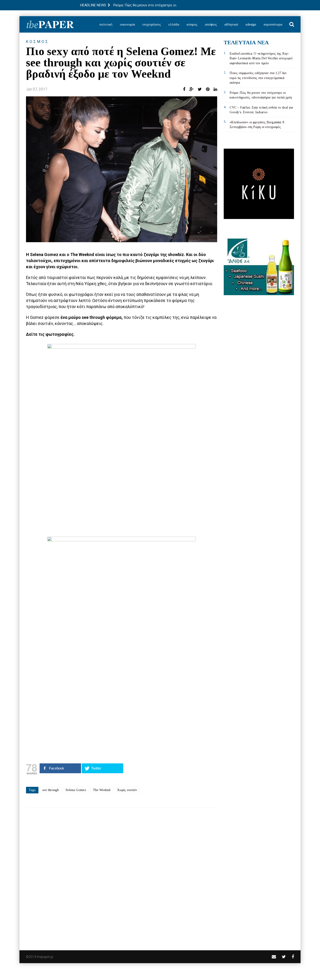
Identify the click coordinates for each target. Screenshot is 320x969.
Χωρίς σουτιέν (127, 790)
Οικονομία (127, 24)
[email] (274, 956)
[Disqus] (121, 876)
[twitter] (284, 956)
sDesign (251, 24)
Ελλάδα (173, 24)
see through (50, 790)
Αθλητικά (231, 24)
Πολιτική (105, 24)
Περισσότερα (273, 24)
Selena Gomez (76, 790)
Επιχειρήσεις (151, 24)
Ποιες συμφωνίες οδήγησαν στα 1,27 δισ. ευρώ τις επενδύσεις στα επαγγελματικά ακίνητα (258, 77)
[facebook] (293, 956)
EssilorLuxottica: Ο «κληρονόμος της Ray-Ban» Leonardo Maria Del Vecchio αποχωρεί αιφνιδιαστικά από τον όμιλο (261, 58)
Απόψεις (211, 24)
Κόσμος (192, 24)
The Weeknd (101, 790)
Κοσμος (37, 41)
